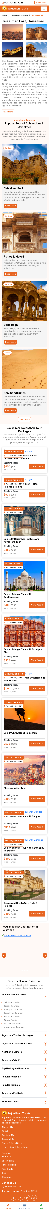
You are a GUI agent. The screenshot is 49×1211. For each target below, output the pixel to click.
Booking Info (8, 1139)
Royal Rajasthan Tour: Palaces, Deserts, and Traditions (20, 457)
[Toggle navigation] (44, 8)
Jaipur (24, 970)
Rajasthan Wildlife (11, 1060)
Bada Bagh (11, 324)
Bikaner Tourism (12, 1023)
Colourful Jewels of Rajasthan (20, 733)
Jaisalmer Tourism (13, 1012)
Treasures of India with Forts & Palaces (21, 904)
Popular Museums (11, 1076)
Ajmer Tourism (11, 1019)
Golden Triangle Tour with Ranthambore (17, 595)
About (5, 1131)
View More (36, 466)
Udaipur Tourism (12, 1002)
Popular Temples (11, 1085)
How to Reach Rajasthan (14, 1147)
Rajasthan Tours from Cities (17, 1043)
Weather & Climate (12, 1052)
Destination (8, 1160)
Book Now (41, 3)
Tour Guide (7, 1169)
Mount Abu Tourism (14, 1027)
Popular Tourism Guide (14, 994)
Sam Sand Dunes (15, 393)
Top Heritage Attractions (15, 1068)
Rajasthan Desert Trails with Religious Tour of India (24, 679)
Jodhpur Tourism (13, 1009)
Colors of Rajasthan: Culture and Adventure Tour (21, 540)
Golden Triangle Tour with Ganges (22, 816)
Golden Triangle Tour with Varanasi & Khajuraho (24, 849)
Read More (10, 206)
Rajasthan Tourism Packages (17, 1035)
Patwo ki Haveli (14, 256)
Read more (8, 112)
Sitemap (6, 1177)
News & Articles (10, 1101)
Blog (4, 1173)
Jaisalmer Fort (13, 188)
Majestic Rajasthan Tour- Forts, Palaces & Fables (21, 485)
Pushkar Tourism (12, 1016)
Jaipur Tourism (11, 1005)
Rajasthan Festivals (12, 1093)
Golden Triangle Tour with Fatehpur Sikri (23, 651)
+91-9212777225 (13, 2)
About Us (6, 1156)
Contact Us (8, 1135)
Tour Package (9, 1164)
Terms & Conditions (12, 1143)
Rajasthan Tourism (8, 8)
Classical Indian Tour (15, 788)
